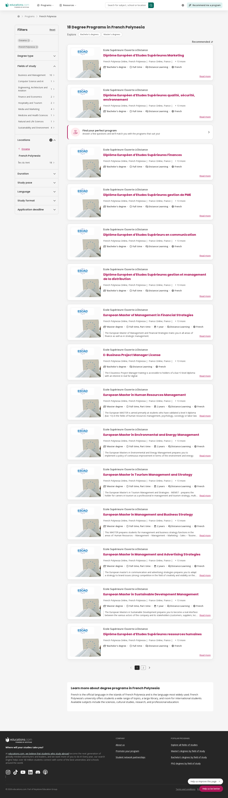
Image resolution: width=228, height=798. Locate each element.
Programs (46, 5)
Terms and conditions (185, 789)
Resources (68, 5)
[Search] (151, 5)
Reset (52, 29)
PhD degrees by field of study (186, 763)
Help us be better (211, 788)
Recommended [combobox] (201, 41)
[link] (47, 16)
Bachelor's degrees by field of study (189, 757)
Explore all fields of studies (184, 744)
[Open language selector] (183, 5)
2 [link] (143, 667)
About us (120, 744)
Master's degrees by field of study (188, 751)
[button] (24, 40)
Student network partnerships (130, 757)
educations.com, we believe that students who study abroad (38, 753)
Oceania (26, 148)
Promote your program (127, 751)
